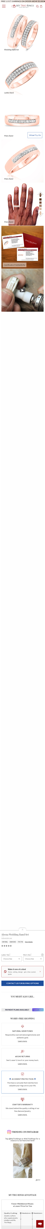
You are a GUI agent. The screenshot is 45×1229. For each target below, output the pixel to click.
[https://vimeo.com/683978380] (22, 290)
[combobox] (11, 958)
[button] (22, 1160)
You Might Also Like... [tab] (22, 996)
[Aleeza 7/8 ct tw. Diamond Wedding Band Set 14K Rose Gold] (22, 247)
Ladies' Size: (6, 955)
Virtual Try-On (35, 135)
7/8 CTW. (20, 942)
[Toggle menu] (3, 6)
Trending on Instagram (25, 1131)
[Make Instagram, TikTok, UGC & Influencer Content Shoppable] (38, 1180)
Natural (5, 942)
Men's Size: (27, 955)
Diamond (13, 942)
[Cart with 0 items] (42, 6)
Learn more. (22, 1041)
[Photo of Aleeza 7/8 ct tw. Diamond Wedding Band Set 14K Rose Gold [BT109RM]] (22, 118)
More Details (29, 942)
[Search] (37, 6)
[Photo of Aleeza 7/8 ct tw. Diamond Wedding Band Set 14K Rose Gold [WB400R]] (22, 31)
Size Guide (42, 955)
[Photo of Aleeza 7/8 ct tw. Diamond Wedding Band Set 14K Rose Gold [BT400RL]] (22, 75)
